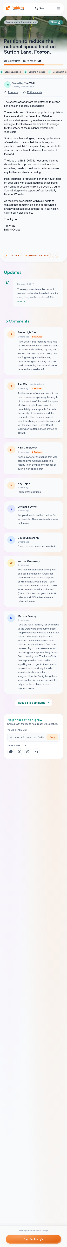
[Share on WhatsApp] (27, 751)
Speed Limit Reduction (37, 255)
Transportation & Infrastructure (21, 22)
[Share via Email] (36, 751)
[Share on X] (19, 751)
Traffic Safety (13, 255)
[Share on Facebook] (10, 751)
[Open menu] (58, 8)
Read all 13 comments (33, 702)
